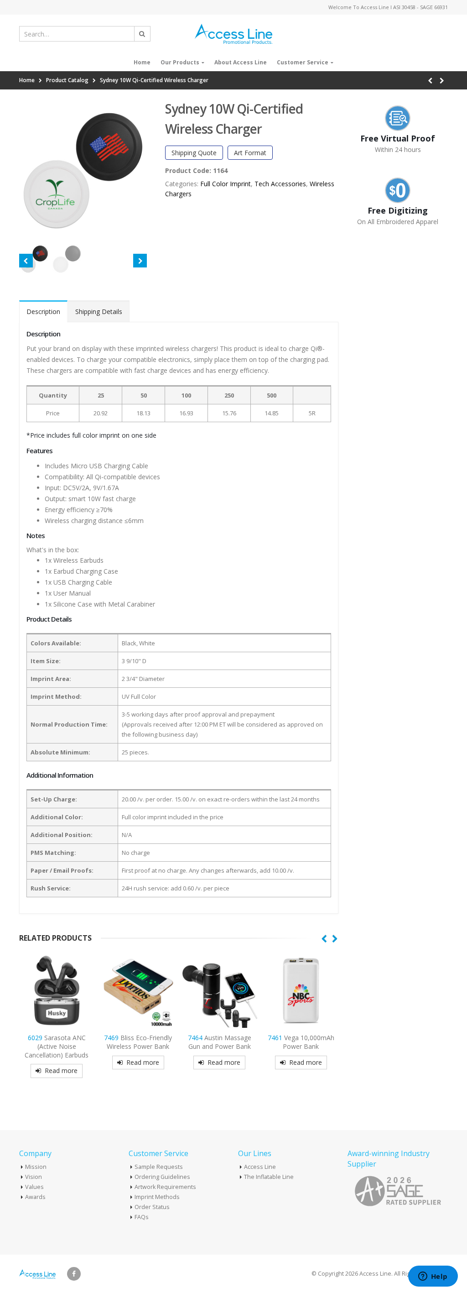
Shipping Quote (194, 152)
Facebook (74, 1274)
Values (34, 1187)
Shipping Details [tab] (98, 311)
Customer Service (302, 62)
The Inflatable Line (269, 1177)
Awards (35, 1197)
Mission (36, 1167)
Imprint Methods (157, 1197)
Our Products (180, 62)
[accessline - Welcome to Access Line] (233, 34)
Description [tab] (43, 311)
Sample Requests (159, 1167)
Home (142, 62)
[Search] (142, 33)
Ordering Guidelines (162, 1177)
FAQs (142, 1217)
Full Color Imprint (225, 183)
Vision (33, 1177)
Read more (61, 1070)
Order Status (152, 1207)
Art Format (250, 152)
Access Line (260, 1167)
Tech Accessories (280, 183)
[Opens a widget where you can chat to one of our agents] (433, 1277)
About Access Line (240, 62)
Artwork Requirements (165, 1187)
